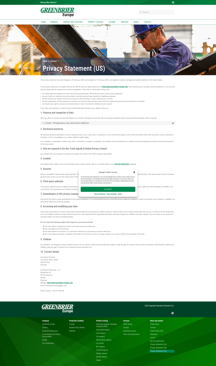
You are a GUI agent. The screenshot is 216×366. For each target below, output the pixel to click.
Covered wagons (102, 350)
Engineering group (129, 331)
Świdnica (72, 331)
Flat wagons (100, 336)
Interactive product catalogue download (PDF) (106, 325)
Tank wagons (101, 333)
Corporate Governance (50, 331)
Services (124, 22)
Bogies (98, 360)
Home (43, 22)
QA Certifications (48, 343)
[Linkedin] (173, 2)
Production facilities (73, 22)
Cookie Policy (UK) (156, 331)
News (136, 22)
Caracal (72, 324)
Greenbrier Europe (48, 324)
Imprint (120, 194)
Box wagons (100, 347)
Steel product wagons (103, 340)
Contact (147, 22)
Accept (108, 189)
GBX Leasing (127, 324)
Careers (45, 327)
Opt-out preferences (99, 194)
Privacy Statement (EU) (158, 344)
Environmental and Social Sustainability (51, 335)
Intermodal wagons (103, 330)
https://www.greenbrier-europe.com (115, 87)
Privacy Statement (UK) (158, 348)
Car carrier (100, 343)
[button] (134, 172)
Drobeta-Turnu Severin (77, 327)
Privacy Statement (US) (158, 351)
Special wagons (101, 357)
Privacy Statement (112, 194)
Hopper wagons (101, 353)
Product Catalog (95, 22)
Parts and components (131, 334)
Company (54, 22)
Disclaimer (153, 334)
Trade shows (154, 324)
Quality (44, 340)
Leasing (112, 22)
